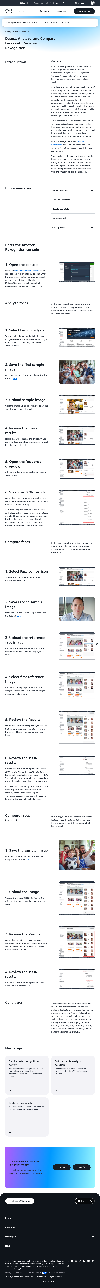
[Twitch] (84, 1261)
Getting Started (11, 32)
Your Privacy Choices (32, 1272)
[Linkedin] (76, 1261)
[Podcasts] (93, 1261)
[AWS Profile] (93, 3)
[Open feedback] (97, 644)
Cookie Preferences (57, 1272)
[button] (84, 11)
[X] (68, 1261)
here (15, 378)
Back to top (48, 1281)
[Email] (68, 1266)
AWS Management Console (26, 270)
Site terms (18, 1272)
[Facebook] (72, 1261)
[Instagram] (80, 1261)
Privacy (8, 1272)
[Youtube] (89, 1261)
